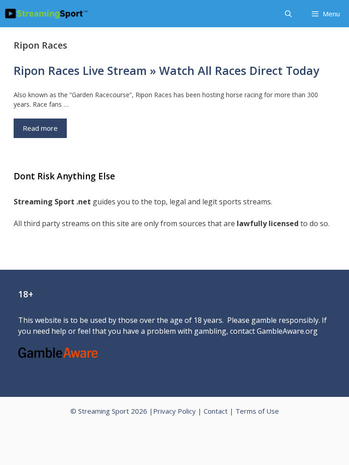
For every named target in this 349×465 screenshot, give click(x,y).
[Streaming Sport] (46, 13)
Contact (216, 411)
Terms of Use (257, 411)
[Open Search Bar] (287, 13)
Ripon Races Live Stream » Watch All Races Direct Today (166, 70)
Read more (40, 128)
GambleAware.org (287, 331)
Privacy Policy (174, 411)
